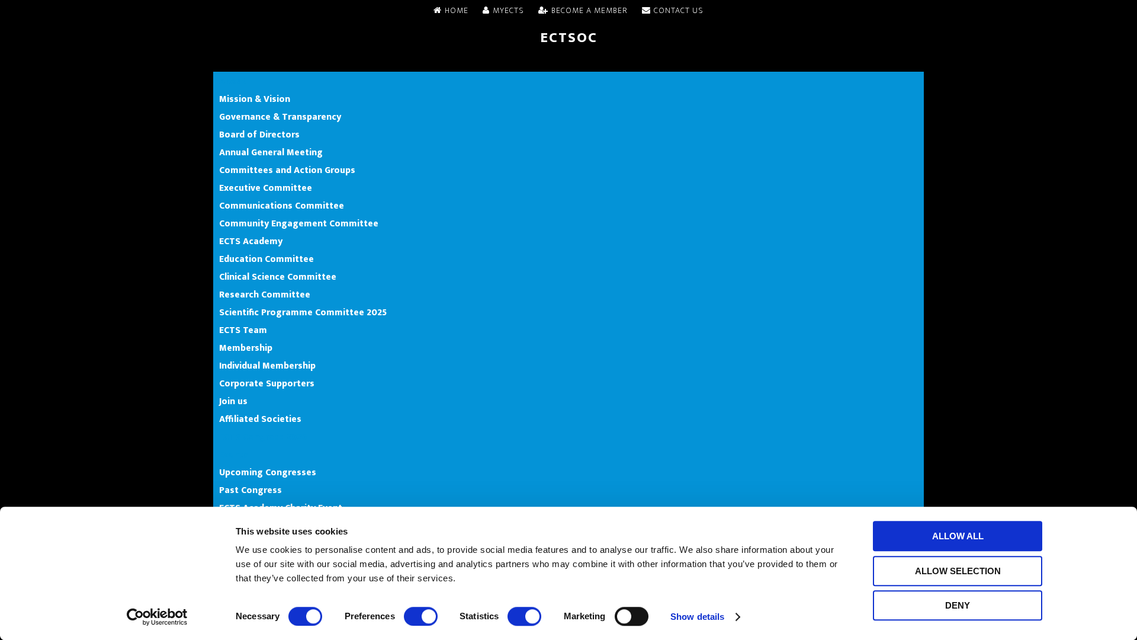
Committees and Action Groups (287, 170)
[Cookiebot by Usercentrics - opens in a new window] (157, 617)
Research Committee (264, 294)
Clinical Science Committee (277, 276)
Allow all (958, 536)
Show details (697, 617)
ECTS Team (243, 330)
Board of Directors (259, 134)
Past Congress (250, 490)
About (232, 81)
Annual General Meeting (271, 152)
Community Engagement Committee (298, 223)
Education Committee (266, 259)
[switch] (421, 616)
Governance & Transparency (280, 116)
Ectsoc (569, 38)
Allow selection (958, 571)
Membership (245, 348)
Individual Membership (267, 365)
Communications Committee (281, 205)
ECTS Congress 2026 (263, 436)
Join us (233, 401)
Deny (957, 605)
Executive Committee (265, 188)
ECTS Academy (250, 241)
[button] (568, 63)
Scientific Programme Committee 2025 (303, 312)
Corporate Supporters (266, 383)
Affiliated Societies (260, 419)
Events (233, 454)
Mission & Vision (254, 99)
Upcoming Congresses (267, 472)
